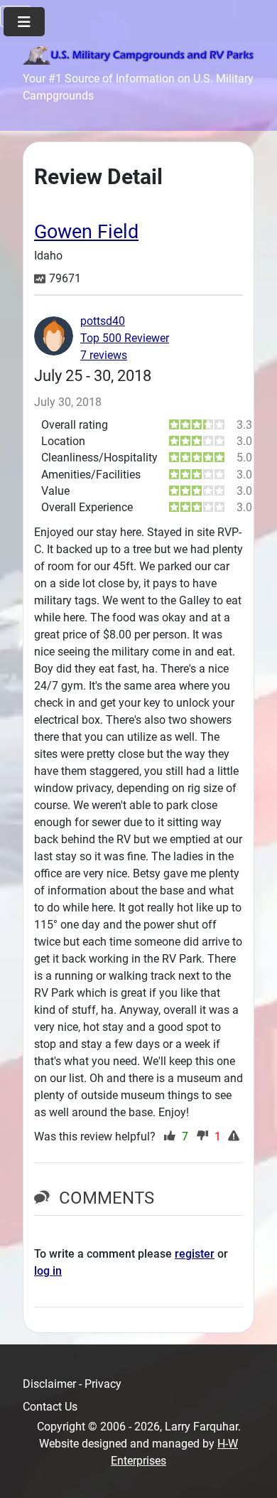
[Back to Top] (252, 1472)
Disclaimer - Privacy (72, 1384)
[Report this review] (235, 1136)
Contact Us (50, 1406)
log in (48, 1271)
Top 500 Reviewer (124, 338)
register (194, 1254)
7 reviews (103, 355)
